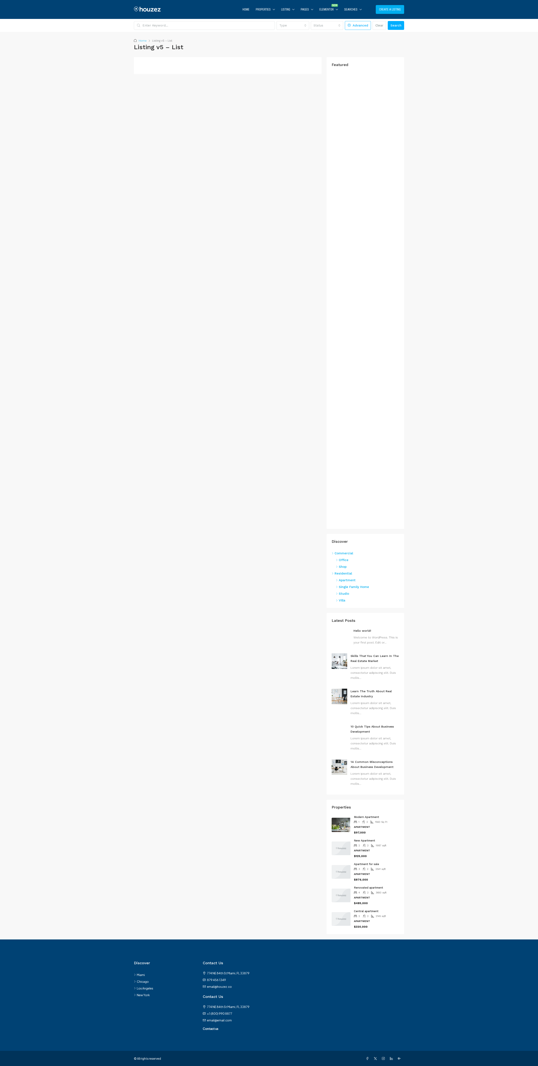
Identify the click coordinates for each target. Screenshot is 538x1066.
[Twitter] (376, 1058)
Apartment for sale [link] (366, 864)
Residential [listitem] (343, 573)
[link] (339, 661)
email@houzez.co (219, 986)
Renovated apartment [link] (368, 887)
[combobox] (293, 25)
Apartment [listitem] (347, 580)
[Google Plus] (400, 1058)
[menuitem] (369, 9)
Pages (305, 9)
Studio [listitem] (344, 594)
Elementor (326, 9)
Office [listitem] (343, 560)
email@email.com (219, 1020)
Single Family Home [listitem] (354, 587)
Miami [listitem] (141, 975)
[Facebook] (368, 1058)
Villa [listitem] (342, 600)
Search (395, 25)
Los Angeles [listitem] (145, 988)
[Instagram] (384, 1058)
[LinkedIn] (392, 1058)
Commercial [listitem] (344, 553)
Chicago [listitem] (143, 981)
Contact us (210, 1028)
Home (246, 9)
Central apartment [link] (366, 911)
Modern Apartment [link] (366, 817)
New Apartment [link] (364, 840)
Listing (285, 9)
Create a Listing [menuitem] (390, 9)
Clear (379, 25)
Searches (350, 9)
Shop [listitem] (343, 567)
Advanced (360, 25)
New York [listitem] (143, 995)
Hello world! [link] (362, 630)
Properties (263, 9)
